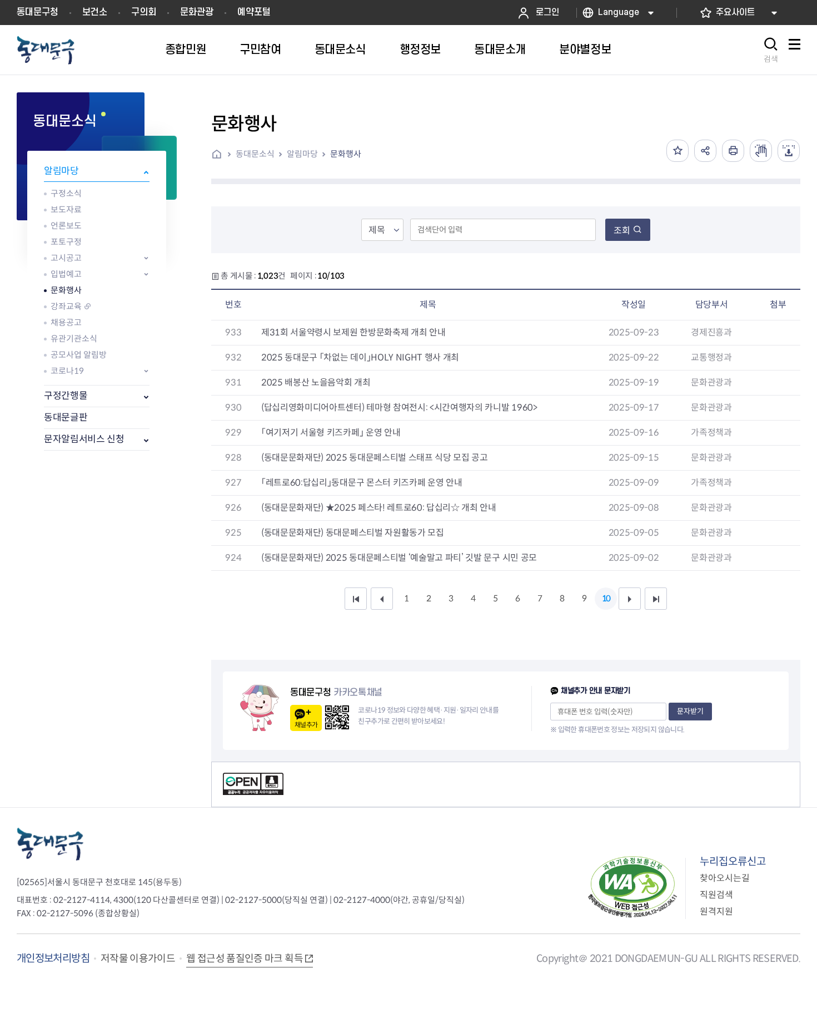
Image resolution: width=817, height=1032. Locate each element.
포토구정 (66, 241)
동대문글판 (65, 417)
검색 (771, 59)
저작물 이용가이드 (138, 958)
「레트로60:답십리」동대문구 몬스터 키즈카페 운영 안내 (361, 482)
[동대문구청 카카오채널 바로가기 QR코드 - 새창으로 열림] (337, 717)
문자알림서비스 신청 (84, 439)
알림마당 (61, 171)
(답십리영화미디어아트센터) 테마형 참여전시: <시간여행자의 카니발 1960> (399, 407)
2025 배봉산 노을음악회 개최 (316, 382)
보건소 (94, 12)
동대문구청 (37, 12)
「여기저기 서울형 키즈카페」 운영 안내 (330, 432)
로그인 (547, 12)
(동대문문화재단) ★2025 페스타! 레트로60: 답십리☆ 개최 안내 (378, 507)
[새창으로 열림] (761, 151)
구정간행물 (65, 396)
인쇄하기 (733, 151)
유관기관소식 (74, 338)
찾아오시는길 (725, 878)
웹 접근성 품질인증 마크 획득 (244, 958)
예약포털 (254, 12)
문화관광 (196, 12)
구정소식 (66, 193)
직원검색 (716, 895)
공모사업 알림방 (79, 354)
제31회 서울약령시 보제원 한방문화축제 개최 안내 (353, 332)
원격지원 (716, 911)
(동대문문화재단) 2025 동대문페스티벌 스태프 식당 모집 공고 (374, 457)
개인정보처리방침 (53, 958)
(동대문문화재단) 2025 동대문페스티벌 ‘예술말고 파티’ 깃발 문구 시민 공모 (399, 558)
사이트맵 (794, 50)
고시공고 (66, 258)
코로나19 (67, 371)
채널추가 (306, 724)
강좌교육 (66, 306)
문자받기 (690, 711)
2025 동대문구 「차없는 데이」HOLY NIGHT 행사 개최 (360, 357)
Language (618, 12)
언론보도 (66, 225)
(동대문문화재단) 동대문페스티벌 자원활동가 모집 (352, 533)
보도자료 (66, 209)
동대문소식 (255, 154)
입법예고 (66, 274)
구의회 (143, 12)
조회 (622, 230)
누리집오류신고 (733, 861)
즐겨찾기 (677, 151)
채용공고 (66, 322)
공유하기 (705, 151)
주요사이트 (735, 12)
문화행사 (66, 290)
